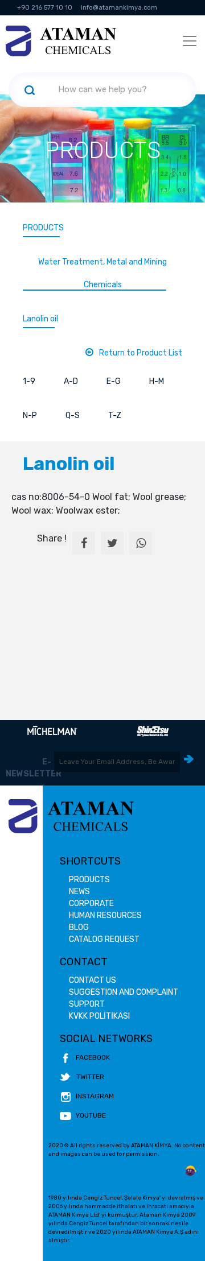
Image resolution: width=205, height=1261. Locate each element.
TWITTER (90, 1077)
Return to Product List (140, 353)
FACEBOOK (93, 1057)
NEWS (79, 891)
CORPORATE (91, 903)
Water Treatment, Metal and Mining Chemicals (102, 273)
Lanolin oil (40, 319)
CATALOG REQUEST (104, 939)
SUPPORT (87, 1004)
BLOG (79, 927)
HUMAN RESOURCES (105, 915)
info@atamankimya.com (119, 7)
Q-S (72, 415)
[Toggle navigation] (189, 41)
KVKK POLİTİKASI (99, 1016)
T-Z (114, 415)
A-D (71, 381)
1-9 (29, 381)
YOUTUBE (91, 1115)
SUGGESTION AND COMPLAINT (123, 992)
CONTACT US (92, 980)
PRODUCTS (43, 228)
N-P (30, 415)
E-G (113, 381)
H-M (156, 381)
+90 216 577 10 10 (44, 7)
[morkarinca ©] (190, 1171)
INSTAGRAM (95, 1096)
